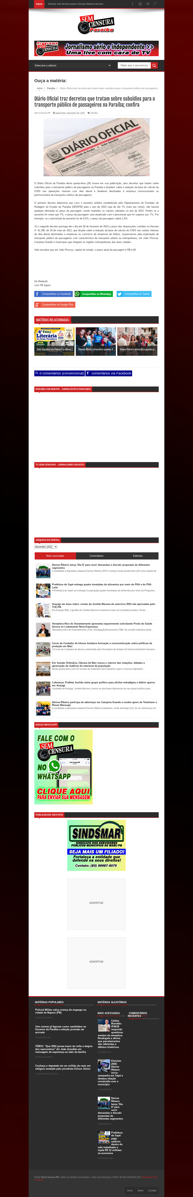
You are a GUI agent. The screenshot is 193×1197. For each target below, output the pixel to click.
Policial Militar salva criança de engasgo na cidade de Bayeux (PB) (60, 1011)
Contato (152, 1190)
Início (130, 1190)
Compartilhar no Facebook (56, 293)
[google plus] (155, 4)
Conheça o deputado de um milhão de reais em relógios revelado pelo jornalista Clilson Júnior (63, 1067)
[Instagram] (140, 4)
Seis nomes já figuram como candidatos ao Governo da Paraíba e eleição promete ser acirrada (60, 1029)
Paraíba (94, 113)
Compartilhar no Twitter (137, 293)
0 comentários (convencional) (61, 373)
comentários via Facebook (111, 373)
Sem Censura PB (50, 1177)
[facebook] (132, 4)
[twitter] (148, 4)
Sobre (140, 1190)
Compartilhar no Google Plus (58, 304)
